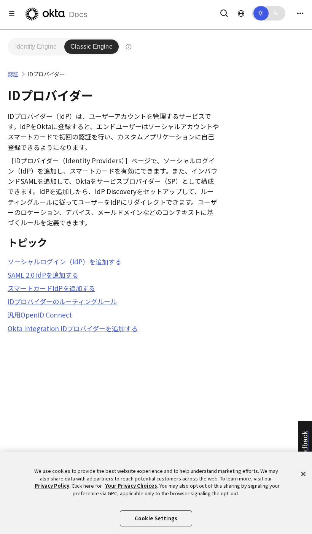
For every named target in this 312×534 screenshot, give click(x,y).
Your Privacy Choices (131, 485)
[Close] (303, 474)
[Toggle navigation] (300, 13)
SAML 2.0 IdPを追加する (43, 275)
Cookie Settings (156, 518)
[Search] (224, 12)
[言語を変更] (241, 12)
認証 (13, 74)
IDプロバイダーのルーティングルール (62, 301)
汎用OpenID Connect (40, 314)
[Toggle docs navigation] (12, 13)
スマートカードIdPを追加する (51, 288)
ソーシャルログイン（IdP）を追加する (64, 261)
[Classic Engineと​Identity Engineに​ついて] (129, 46)
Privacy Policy (52, 485)
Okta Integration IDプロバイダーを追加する (73, 328)
